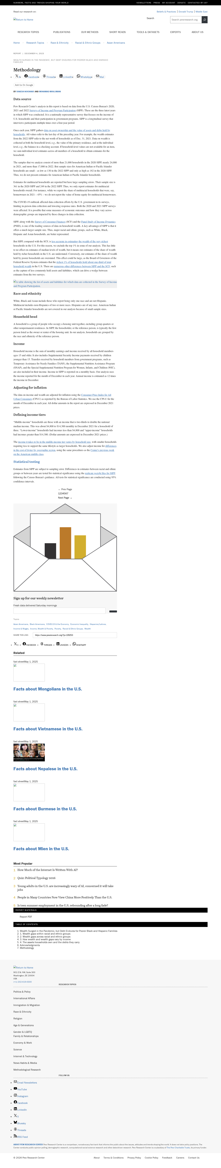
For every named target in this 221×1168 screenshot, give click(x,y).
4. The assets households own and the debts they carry (50, 942)
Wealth (87, 628)
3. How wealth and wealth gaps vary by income (45, 939)
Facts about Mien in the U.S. (41, 848)
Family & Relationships (26, 1036)
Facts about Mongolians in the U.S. (47, 689)
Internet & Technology (25, 1056)
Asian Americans (20, 624)
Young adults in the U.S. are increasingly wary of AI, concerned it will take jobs (65, 888)
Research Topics (29, 32)
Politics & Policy (22, 991)
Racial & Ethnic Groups (73, 628)
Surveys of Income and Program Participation (52, 110)
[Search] (205, 19)
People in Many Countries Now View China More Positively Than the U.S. (64, 897)
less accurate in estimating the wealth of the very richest (80, 241)
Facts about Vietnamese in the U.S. (48, 728)
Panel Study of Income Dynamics (98, 221)
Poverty (58, 628)
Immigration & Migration (26, 1005)
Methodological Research (27, 1069)
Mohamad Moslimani (50, 91)
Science (17, 1049)
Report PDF (26, 916)
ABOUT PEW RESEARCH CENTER (28, 1144)
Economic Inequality (79, 624)
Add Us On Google (24, 84)
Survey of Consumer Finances (50, 221)
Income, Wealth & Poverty (41, 628)
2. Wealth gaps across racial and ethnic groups (45, 936)
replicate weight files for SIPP (100, 473)
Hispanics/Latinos (98, 624)
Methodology (27, 947)
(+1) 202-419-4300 (22, 981)
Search (150, 18)
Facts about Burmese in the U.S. (45, 808)
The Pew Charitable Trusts (178, 1147)
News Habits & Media (25, 1062)
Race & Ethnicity (22, 1011)
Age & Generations (23, 1025)
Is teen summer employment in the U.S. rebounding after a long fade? (62, 905)
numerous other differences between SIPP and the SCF (82, 266)
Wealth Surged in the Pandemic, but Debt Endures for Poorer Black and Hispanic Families (60, 61)
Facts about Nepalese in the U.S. (45, 768)
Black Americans (37, 624)
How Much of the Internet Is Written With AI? (47, 870)
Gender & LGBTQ (22, 1031)
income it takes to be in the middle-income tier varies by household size (54, 441)
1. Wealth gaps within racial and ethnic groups (45, 933)
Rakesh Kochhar (25, 91)
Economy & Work (22, 1042)
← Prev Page (65, 489)
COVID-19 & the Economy (57, 624)
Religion (17, 1018)
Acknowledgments (30, 945)
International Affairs (24, 998)
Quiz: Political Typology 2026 (36, 878)
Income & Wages (20, 628)
